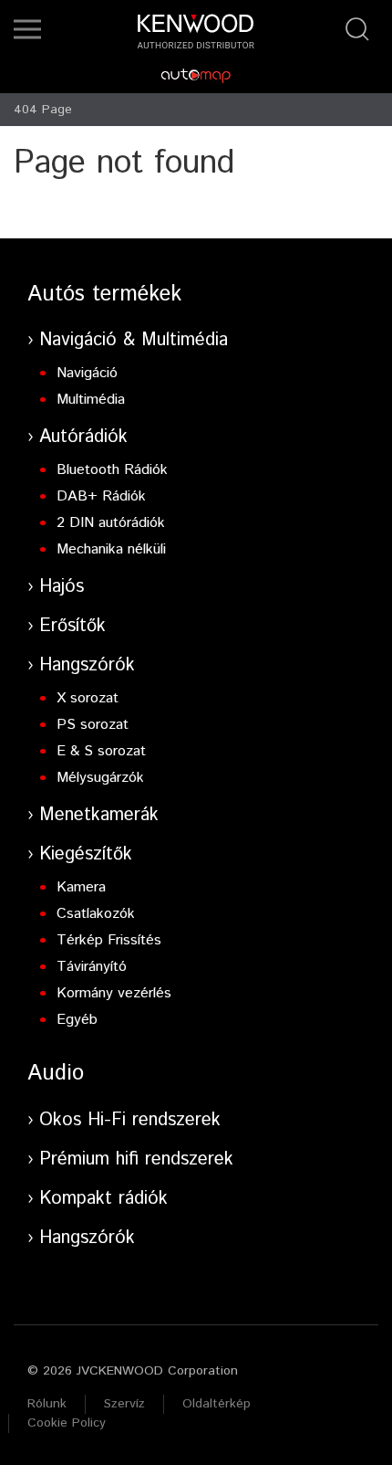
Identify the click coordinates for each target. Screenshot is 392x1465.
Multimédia (91, 399)
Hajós (61, 587)
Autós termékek (104, 294)
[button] (27, 29)
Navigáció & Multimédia (133, 340)
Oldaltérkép (216, 1404)
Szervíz (124, 1404)
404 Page (43, 109)
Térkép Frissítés (109, 940)
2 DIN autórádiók (111, 522)
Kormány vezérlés (114, 993)
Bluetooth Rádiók (112, 469)
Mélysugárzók (100, 777)
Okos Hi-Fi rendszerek (130, 1120)
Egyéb (77, 1019)
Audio (55, 1073)
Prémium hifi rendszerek (136, 1159)
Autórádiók (83, 437)
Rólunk (47, 1404)
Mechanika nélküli (111, 549)
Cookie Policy (66, 1423)
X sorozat (88, 698)
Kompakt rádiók (103, 1199)
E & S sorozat (101, 751)
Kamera (81, 887)
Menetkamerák (99, 815)
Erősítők (72, 626)
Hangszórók (87, 665)
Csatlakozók (96, 913)
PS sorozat (93, 724)
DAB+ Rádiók (101, 496)
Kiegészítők (85, 854)
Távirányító (92, 966)
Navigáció (87, 373)
